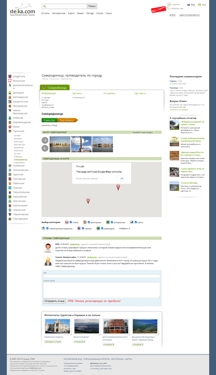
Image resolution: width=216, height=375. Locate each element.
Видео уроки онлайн (72, 371)
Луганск (17, 153)
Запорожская (20, 105)
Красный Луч (19, 144)
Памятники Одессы (53, 336)
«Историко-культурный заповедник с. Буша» (192, 123)
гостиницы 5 (78, 97)
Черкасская (19, 209)
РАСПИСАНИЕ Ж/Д (73, 359)
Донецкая (18, 92)
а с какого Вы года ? (178, 83)
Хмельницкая (20, 205)
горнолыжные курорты (60, 228)
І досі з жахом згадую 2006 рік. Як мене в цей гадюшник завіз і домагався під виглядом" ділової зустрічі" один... (189, 92)
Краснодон (18, 141)
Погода (90, 13)
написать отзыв (49, 125)
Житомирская (20, 97)
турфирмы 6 (47, 104)
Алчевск (17, 135)
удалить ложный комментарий (95, 244)
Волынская (19, 80)
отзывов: (79, 341)
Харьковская (20, 196)
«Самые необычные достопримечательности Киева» (192, 139)
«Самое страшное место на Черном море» (192, 170)
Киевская (18, 117)
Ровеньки (18, 156)
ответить (75, 244)
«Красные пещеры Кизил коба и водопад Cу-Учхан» (192, 153)
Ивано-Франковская (20, 112)
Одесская (18, 174)
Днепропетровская (23, 87)
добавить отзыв (53, 341)
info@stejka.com (35, 368)
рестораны (96, 222)
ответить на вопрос (179, 109)
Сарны (173, 81)
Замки (80, 13)
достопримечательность (100, 366)
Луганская (18, 131)
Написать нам (177, 8)
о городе (45, 97)
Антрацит (18, 138)
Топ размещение (71, 366)
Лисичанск (18, 150)
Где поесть (140, 93)
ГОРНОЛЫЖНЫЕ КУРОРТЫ (96, 359)
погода (44, 100)
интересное (119, 222)
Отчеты (45, 13)
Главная (45, 78)
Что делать (109, 93)
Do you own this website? (87, 178)
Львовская (19, 165)
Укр (204, 4)
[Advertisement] (108, 45)
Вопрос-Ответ (178, 101)
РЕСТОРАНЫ (117, 359)
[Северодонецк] (59, 144)
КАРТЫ (128, 359)
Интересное (58, 13)
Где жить (77, 93)
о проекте (175, 4)
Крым (16, 126)
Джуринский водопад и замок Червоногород (143, 338)
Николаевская (20, 169)
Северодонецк (20, 159)
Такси (109, 13)
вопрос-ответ (48, 107)
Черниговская (20, 214)
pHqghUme (19, 76)
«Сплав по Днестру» (189, 182)
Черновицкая (20, 218)
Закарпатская (20, 101)
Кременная (18, 147)
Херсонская (19, 200)
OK (121, 178)
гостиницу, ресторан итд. (101, 368)
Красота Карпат (81, 336)
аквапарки (109, 228)
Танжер (174, 87)
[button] (88, 201)
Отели (99, 13)
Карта (71, 13)
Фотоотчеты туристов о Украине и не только (72, 315)
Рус (193, 4)
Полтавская (19, 178)
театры (88, 228)
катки (140, 222)
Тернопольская (21, 192)
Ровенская (18, 183)
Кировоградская (22, 122)
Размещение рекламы (73, 363)
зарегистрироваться (189, 14)
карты (44, 102)
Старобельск (19, 162)
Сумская (17, 187)
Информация (48, 93)
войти (173, 14)
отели (75, 222)
